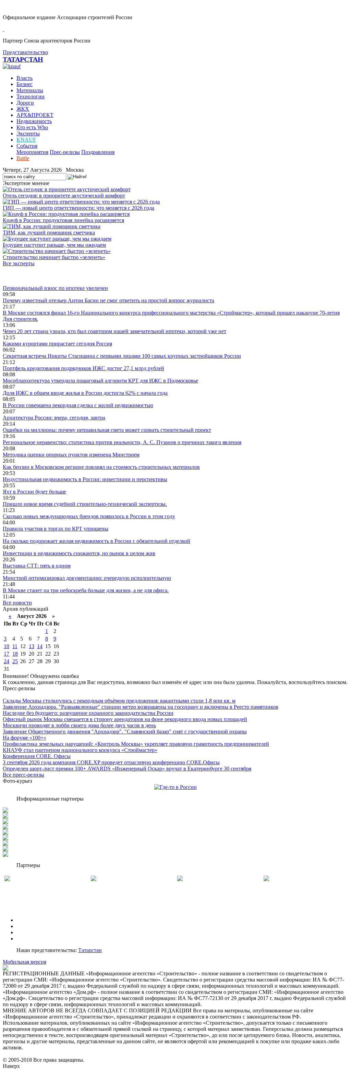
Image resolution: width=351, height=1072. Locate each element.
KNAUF (26, 140)
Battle (22, 158)
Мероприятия (32, 152)
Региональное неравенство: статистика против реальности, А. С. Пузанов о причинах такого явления (122, 442)
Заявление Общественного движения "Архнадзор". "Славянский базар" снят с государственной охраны (125, 731)
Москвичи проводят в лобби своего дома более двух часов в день (79, 725)
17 (6, 654)
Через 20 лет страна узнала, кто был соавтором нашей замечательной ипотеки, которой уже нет (114, 331)
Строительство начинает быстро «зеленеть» (54, 257)
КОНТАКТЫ (32, 938)
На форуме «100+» (24, 738)
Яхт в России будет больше (34, 492)
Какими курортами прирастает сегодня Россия (57, 343)
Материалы (29, 90)
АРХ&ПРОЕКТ (34, 115)
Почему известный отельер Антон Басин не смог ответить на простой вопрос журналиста (108, 300)
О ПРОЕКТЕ (31, 920)
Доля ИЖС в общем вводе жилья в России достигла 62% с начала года (85, 393)
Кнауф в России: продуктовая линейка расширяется (63, 220)
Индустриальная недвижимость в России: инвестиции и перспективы (85, 479)
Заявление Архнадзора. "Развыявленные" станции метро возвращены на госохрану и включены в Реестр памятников (140, 707)
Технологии (30, 96)
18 (15, 654)
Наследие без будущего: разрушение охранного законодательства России (88, 713)
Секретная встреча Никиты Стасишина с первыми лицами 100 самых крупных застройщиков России (122, 356)
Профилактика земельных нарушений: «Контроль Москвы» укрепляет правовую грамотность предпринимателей (136, 744)
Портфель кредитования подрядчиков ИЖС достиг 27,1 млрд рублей (83, 368)
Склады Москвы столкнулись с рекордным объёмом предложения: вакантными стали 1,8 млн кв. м (119, 701)
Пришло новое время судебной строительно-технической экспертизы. (85, 504)
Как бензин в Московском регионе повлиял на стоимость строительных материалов (101, 467)
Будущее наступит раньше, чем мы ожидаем (54, 245)
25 (15, 661)
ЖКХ (22, 109)
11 (14, 646)
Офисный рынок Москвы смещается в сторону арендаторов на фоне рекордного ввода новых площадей (125, 719)
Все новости (17, 603)
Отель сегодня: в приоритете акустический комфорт (64, 195)
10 (6, 646)
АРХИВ (25, 932)
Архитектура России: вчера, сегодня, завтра (54, 418)
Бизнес (24, 84)
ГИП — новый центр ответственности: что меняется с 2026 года (78, 208)
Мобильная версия (24, 962)
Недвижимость (34, 121)
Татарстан (90, 950)
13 (31, 646)
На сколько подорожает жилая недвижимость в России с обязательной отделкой (96, 541)
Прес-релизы (65, 152)
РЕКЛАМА (30, 926)
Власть (24, 78)
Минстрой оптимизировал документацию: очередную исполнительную (87, 578)
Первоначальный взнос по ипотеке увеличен (55, 288)
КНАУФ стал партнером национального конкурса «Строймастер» (80, 750)
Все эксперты (19, 263)
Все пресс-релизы (23, 775)
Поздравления (97, 152)
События (26, 146)
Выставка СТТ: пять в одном (37, 566)
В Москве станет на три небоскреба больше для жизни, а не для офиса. (86, 590)
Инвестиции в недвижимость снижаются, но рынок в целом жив (79, 553)
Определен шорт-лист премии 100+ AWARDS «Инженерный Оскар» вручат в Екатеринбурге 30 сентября (127, 768)
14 (40, 646)
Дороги (25, 103)
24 (6, 661)
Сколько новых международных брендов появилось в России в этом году (89, 516)
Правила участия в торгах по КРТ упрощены (55, 529)
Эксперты (28, 133)
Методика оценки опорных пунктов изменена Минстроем (71, 455)
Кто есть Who (32, 127)
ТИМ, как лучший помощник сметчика (49, 232)
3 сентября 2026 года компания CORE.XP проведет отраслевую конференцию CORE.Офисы (111, 762)
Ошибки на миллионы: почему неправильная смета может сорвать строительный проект (107, 430)
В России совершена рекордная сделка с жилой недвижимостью (78, 405)
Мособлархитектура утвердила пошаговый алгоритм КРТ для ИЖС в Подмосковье (100, 380)
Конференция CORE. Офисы (37, 756)
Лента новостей (21, 276)
